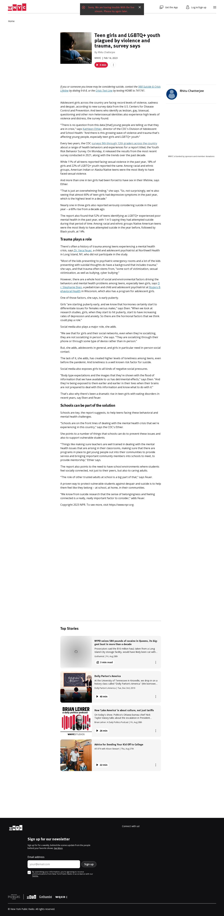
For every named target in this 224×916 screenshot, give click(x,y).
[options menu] (113, 65)
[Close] (139, 7)
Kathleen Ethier (92, 129)
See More (58, 848)
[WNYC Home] (17, 7)
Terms (35, 876)
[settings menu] (214, 7)
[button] (110, 652)
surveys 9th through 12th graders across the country (124, 143)
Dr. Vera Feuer (82, 250)
